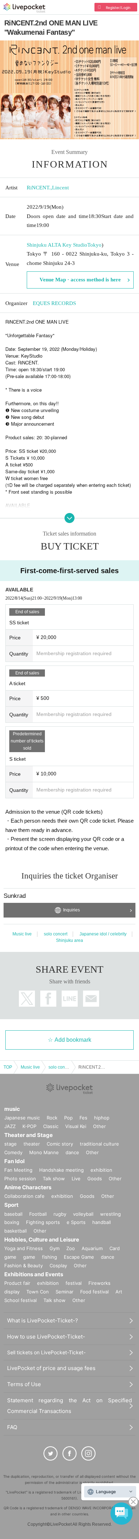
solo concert (55, 934)
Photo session (20, 1178)
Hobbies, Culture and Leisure (41, 1239)
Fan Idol (14, 1161)
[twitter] (50, 1453)
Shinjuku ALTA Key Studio (57, 245)
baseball (13, 1214)
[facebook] (69, 1453)
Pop (68, 1118)
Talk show (54, 1178)
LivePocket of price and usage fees (51, 1368)
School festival (20, 1300)
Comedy (13, 1152)
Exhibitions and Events (33, 1274)
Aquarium (92, 1248)
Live (76, 1178)
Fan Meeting (18, 1170)
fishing (49, 1257)
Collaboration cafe (24, 1196)
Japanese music (22, 1118)
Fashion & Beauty (23, 1265)
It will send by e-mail (91, 999)
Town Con (37, 1291)
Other (99, 1126)
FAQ (12, 1427)
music (12, 1108)
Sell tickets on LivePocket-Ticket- (46, 1352)
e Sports (76, 1222)
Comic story (60, 1144)
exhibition (101, 1170)
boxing (11, 1222)
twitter (27, 999)
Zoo (70, 1248)
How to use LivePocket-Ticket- (46, 1336)
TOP (8, 1067)
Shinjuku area (69, 940)
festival (74, 1283)
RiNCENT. (39, 187)
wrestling (110, 1214)
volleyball (83, 1214)
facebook (48, 999)
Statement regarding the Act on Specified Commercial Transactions (69, 1405)
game (29, 1257)
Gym (55, 1248)
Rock (52, 1118)
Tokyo (94, 245)
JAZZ (10, 1126)
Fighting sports (43, 1222)
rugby (59, 1214)
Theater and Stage (28, 1135)
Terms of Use (24, 1384)
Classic (50, 1126)
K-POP (29, 1126)
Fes (83, 1118)
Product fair (17, 1283)
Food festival (94, 1291)
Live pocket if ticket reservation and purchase (24, 8)
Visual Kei (75, 1126)
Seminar (64, 1291)
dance (72, 1152)
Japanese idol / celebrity (103, 934)
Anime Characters (27, 1187)
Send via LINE (70, 999)
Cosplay (58, 1265)
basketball (15, 1231)
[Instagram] (88, 1453)
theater (32, 1144)
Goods (94, 1178)
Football (38, 1214)
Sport (11, 1204)
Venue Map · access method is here (80, 279)
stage (10, 1144)
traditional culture (99, 1144)
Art (118, 1291)
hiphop (101, 1118)
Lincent (60, 187)
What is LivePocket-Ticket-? (42, 1320)
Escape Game (79, 1257)
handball (101, 1222)
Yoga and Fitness (23, 1248)
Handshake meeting (61, 1170)
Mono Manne (44, 1152)
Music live (22, 934)
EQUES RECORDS (54, 303)
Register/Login (118, 7)
